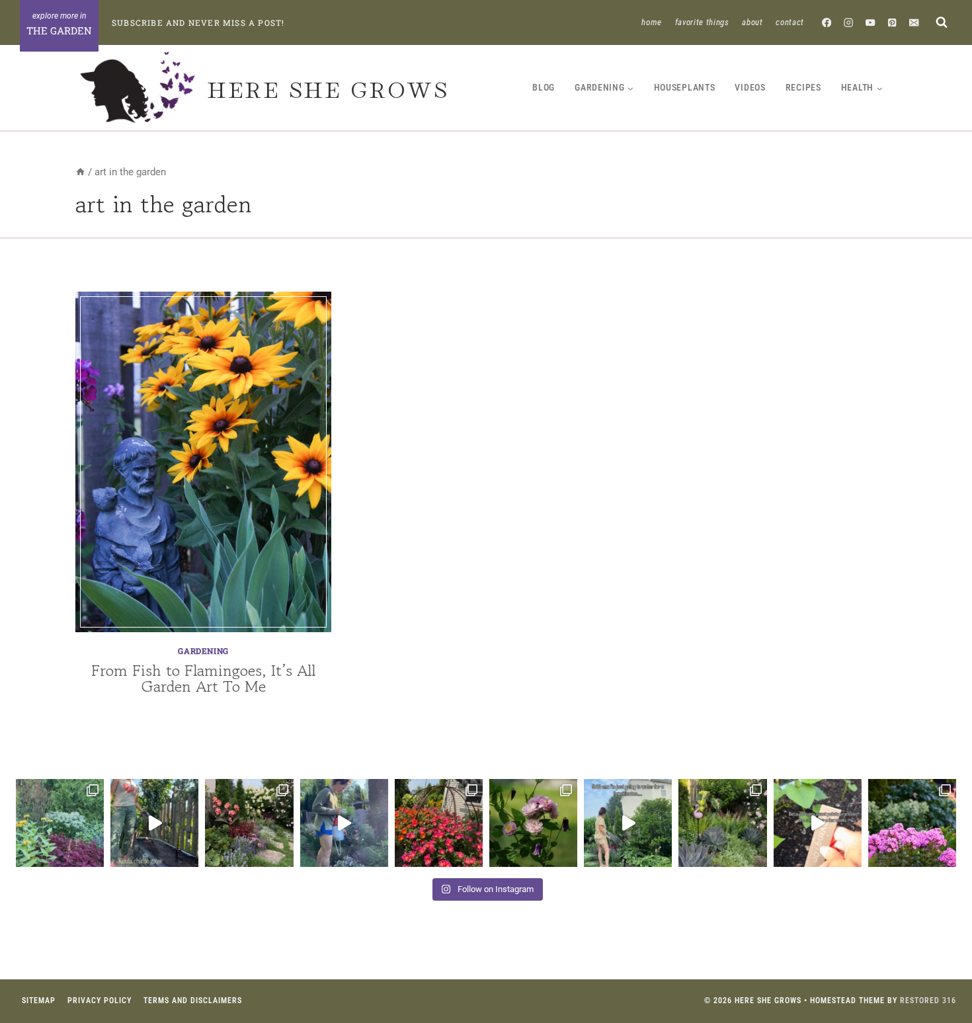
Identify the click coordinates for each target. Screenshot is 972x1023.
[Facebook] (826, 22)
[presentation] (203, 462)
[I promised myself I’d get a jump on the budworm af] (344, 823)
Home (651, 22)
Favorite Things (702, 22)
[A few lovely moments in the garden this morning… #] (533, 823)
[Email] (914, 22)
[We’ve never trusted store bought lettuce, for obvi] (154, 823)
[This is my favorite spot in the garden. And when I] (249, 823)
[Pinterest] (892, 22)
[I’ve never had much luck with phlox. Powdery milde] (912, 823)
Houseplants (684, 87)
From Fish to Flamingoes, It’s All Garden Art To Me (203, 678)
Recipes (803, 87)
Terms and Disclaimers (192, 1000)
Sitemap (39, 1000)
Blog (543, 87)
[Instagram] (848, 22)
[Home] (80, 172)
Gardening (203, 650)
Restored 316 (928, 1000)
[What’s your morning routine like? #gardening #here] (628, 823)
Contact (790, 22)
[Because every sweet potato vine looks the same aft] (818, 823)
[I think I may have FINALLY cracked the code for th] (439, 823)
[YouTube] (870, 22)
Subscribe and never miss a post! (198, 22)
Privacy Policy (99, 1000)
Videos (750, 87)
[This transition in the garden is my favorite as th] (60, 823)
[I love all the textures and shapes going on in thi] (722, 823)
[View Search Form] (941, 22)
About (752, 22)
